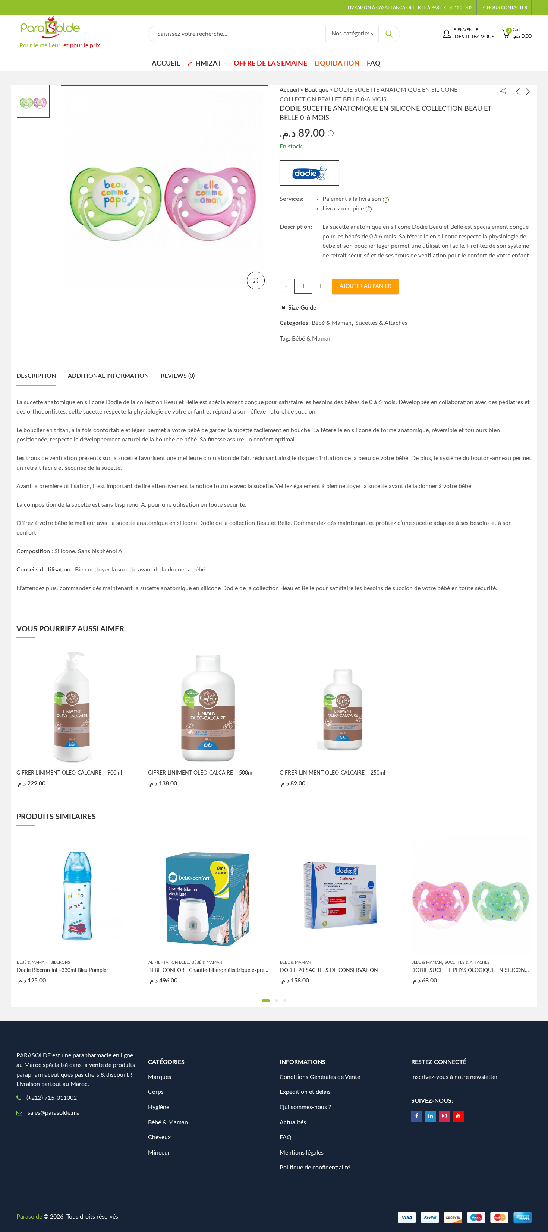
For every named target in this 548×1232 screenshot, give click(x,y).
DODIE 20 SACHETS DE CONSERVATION (329, 970)
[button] (266, 1000)
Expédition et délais (305, 1092)
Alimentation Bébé (168, 962)
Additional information (108, 376)
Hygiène (158, 1107)
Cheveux (159, 1137)
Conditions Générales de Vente (320, 1077)
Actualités (293, 1122)
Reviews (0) (178, 376)
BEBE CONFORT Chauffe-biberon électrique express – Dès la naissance (230, 970)
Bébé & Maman (332, 323)
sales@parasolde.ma (54, 1113)
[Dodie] (309, 173)
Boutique (316, 90)
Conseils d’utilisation (43, 570)
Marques (159, 1077)
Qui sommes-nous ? (305, 1107)
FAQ (286, 1137)
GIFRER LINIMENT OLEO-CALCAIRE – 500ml (200, 773)
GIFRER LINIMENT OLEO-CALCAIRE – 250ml (332, 773)
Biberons (60, 962)
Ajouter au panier (365, 286)
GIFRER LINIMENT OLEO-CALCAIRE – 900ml (69, 773)
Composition (33, 551)
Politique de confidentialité (315, 1168)
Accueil (289, 90)
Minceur (159, 1153)
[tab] (36, 376)
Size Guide (302, 308)
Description (36, 376)
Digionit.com (146, 1217)
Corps (156, 1092)
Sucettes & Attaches (381, 323)
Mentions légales (302, 1153)
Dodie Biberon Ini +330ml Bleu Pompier (62, 970)
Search (389, 34)
